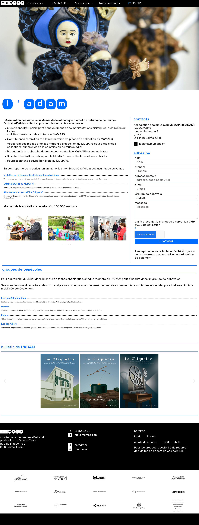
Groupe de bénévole (148, 194)
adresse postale (145, 176)
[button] (4, 227)
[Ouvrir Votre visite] (92, 3)
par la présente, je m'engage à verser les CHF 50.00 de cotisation (165, 223)
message (141, 203)
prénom (140, 167)
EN (134, 3)
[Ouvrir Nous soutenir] (119, 3)
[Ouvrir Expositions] (42, 3)
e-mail (139, 185)
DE (139, 3)
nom (137, 158)
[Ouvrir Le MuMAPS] (68, 3)
